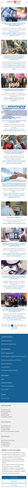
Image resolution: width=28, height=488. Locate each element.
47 (12, 328)
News (2, 379)
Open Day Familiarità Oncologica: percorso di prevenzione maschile (14, 121)
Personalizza (14, 481)
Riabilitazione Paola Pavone (8, 344)
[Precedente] (2, 325)
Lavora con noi (5, 398)
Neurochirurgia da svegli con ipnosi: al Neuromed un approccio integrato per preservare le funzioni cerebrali (14, 152)
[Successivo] (16, 328)
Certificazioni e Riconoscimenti (9, 370)
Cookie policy (7, 459)
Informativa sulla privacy (13, 473)
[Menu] (2, 2)
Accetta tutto (14, 477)
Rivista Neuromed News (7, 386)
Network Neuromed (6, 341)
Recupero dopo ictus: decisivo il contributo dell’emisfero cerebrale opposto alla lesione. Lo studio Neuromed (14, 244)
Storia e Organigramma (7, 353)
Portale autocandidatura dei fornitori (11, 360)
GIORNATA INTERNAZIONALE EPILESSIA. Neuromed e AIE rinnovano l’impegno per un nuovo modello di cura (14, 310)
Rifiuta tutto (14, 485)
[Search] (26, 2)
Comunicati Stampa (6, 382)
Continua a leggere (14, 34)
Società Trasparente (6, 364)
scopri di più (6, 446)
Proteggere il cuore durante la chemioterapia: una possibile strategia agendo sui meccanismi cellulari (14, 24)
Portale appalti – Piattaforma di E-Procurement (13, 356)
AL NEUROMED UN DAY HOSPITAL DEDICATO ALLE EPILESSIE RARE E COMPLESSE (14, 90)
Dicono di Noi (4, 389)
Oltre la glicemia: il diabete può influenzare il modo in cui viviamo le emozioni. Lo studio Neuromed (14, 277)
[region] (14, 468)
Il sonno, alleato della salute (14, 217)
